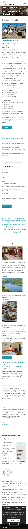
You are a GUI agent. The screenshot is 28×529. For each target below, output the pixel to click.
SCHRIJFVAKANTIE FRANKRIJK (9, 401)
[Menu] (24, 2)
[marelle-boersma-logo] (11, 2)
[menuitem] (21, 2)
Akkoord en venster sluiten (14, 520)
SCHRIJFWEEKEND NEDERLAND (10, 380)
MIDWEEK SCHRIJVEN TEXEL (9, 417)
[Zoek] (21, 2)
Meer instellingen (14, 523)
